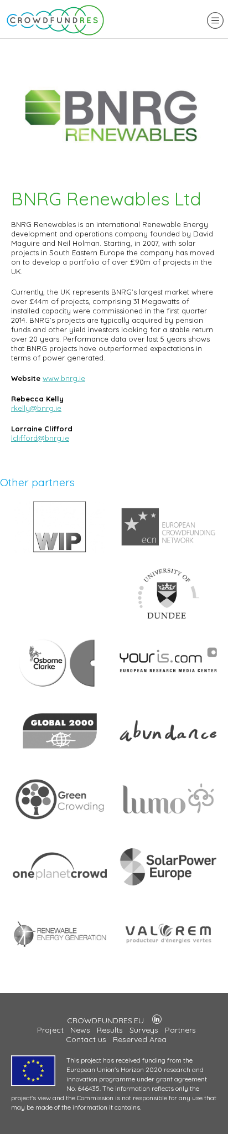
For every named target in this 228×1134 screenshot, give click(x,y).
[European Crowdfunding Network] (168, 551)
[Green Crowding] (59, 823)
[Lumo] (168, 823)
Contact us (86, 1039)
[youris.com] (168, 687)
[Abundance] (168, 755)
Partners (180, 1030)
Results (110, 1030)
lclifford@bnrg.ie (40, 438)
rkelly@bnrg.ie (36, 408)
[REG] (59, 960)
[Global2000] (59, 755)
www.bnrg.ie (64, 378)
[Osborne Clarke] (59, 687)
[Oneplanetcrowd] (59, 892)
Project (50, 1030)
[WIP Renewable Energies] (59, 551)
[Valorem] (168, 960)
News (80, 1030)
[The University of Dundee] (168, 619)
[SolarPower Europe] (168, 892)
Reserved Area (140, 1039)
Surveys (143, 1030)
